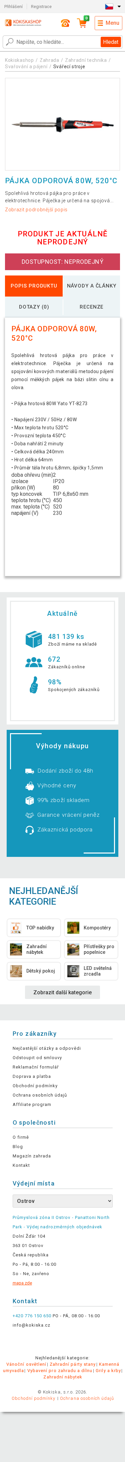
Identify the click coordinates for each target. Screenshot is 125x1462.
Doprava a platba (32, 1076)
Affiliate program (32, 1104)
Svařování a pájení (26, 66)
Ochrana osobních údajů (40, 1095)
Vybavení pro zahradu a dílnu (59, 1370)
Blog (18, 1146)
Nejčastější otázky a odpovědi (47, 1048)
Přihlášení (13, 6)
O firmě (21, 1137)
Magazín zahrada (32, 1155)
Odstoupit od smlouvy (37, 1057)
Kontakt (21, 1165)
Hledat (110, 42)
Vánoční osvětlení (26, 1364)
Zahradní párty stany (73, 1364)
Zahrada (49, 60)
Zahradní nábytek (62, 1376)
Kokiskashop (19, 60)
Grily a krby (108, 1370)
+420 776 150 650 (32, 1315)
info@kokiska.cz (32, 1325)
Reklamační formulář (36, 1067)
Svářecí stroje (69, 66)
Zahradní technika (86, 60)
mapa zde (22, 1282)
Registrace (41, 6)
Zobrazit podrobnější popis (36, 209)
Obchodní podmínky (35, 1085)
